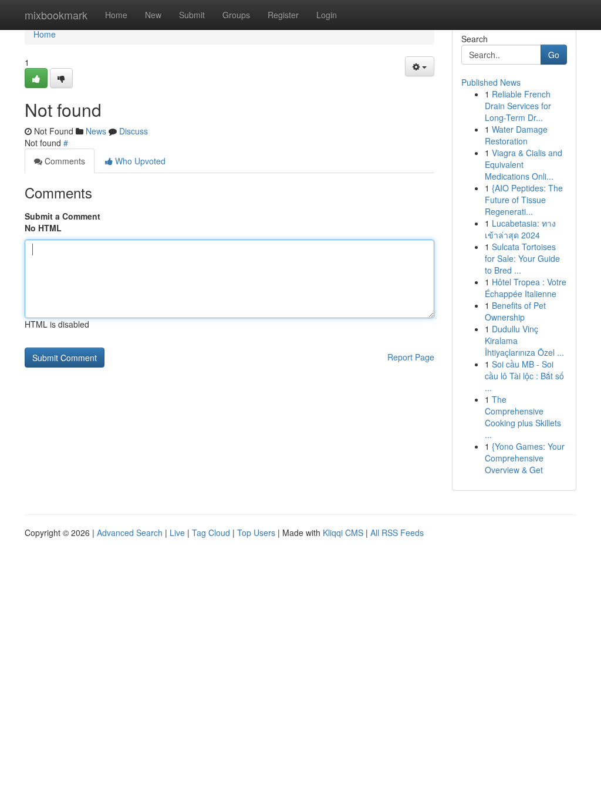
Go (553, 54)
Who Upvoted (139, 161)
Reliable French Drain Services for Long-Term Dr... (518, 105)
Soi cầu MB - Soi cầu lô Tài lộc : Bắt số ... (524, 375)
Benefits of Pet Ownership (515, 311)
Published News (491, 82)
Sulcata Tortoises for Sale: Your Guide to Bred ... (522, 258)
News (96, 131)
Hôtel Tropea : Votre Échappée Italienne (525, 287)
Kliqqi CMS (343, 532)
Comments (63, 161)
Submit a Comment (62, 216)
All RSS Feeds (397, 532)
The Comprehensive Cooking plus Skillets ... (523, 416)
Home (116, 15)
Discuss (133, 131)
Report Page (410, 357)
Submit (192, 15)
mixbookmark (56, 14)
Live (177, 532)
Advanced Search (130, 532)
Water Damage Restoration (516, 135)
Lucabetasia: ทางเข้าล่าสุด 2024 (520, 229)
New (153, 15)
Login (326, 15)
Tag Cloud (211, 532)
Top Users (256, 532)
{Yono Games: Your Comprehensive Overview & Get (525, 458)
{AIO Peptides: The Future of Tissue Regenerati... (524, 199)
